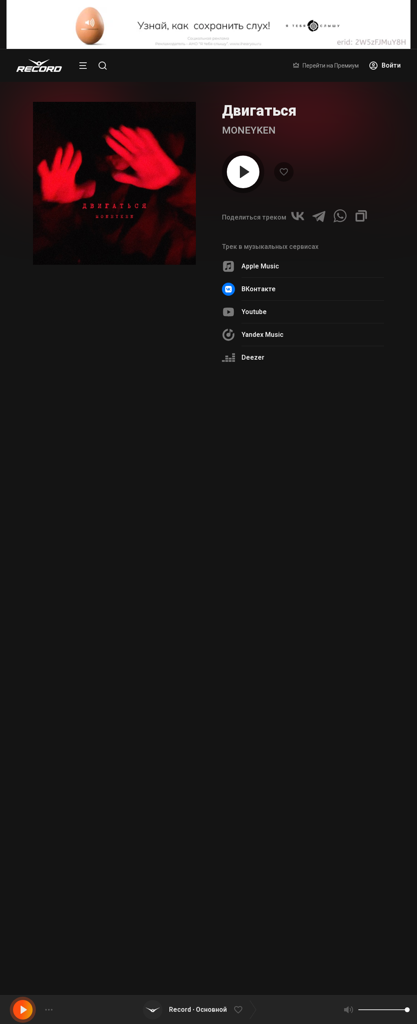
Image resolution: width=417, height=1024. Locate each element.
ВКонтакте (258, 289)
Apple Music (260, 266)
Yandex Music (262, 334)
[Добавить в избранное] (238, 1010)
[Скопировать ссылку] (361, 216)
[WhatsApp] (340, 216)
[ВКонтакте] (297, 216)
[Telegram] (319, 216)
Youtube (254, 312)
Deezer (252, 357)
